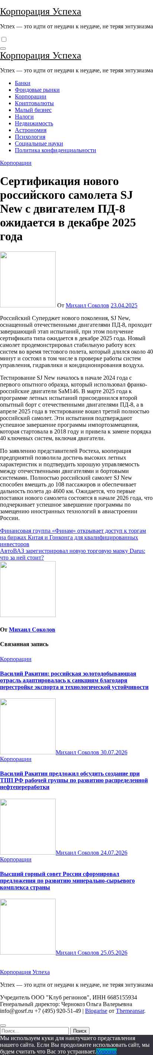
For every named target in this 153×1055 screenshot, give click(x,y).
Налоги (24, 116)
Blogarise (96, 1011)
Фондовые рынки (37, 90)
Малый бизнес (33, 110)
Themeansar (130, 1011)
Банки (22, 83)
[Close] (3, 1025)
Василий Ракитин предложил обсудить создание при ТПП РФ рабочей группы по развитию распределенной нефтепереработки (74, 780)
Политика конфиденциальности (55, 150)
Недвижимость (34, 123)
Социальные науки (39, 143)
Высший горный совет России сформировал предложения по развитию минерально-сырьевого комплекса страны (67, 880)
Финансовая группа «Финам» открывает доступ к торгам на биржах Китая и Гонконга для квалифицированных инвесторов (73, 537)
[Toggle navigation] (3, 48)
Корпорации (30, 96)
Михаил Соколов (87, 305)
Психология (30, 137)
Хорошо (106, 1051)
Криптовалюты (34, 103)
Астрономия (30, 130)
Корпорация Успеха (40, 11)
